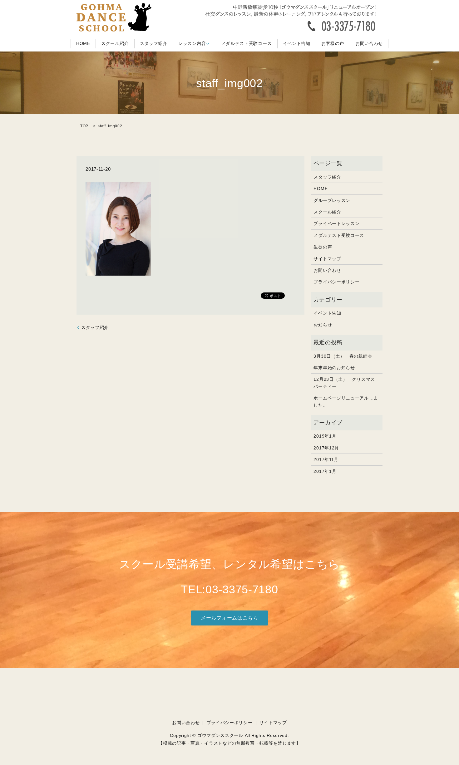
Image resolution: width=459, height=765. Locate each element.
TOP (84, 126)
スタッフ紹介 (153, 43)
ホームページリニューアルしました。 (345, 401)
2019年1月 (324, 436)
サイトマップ (327, 258)
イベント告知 (296, 43)
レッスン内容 (192, 43)
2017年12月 (326, 447)
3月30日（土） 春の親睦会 (342, 356)
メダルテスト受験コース (246, 43)
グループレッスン (331, 200)
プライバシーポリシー (336, 281)
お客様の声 (332, 43)
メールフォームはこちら (229, 617)
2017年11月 (325, 459)
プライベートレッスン (336, 223)
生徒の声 (322, 246)
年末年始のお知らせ (334, 367)
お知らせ (322, 324)
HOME (83, 43)
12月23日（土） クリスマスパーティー (344, 383)
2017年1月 (324, 471)
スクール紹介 (115, 43)
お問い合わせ (369, 43)
